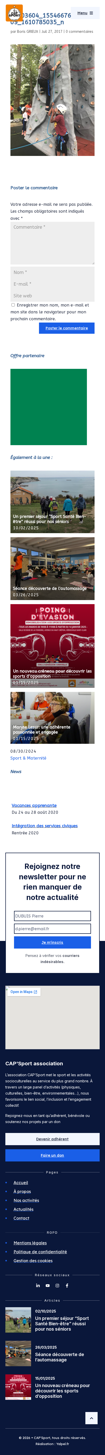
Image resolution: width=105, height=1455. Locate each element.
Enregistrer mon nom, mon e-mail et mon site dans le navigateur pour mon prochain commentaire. (49, 312)
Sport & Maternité (28, 758)
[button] (52, 1155)
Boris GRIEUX (27, 32)
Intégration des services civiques (45, 823)
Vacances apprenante (34, 803)
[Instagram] (57, 1286)
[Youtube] (48, 1286)
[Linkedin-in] (38, 1286)
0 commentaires (79, 32)
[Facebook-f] (67, 1286)
